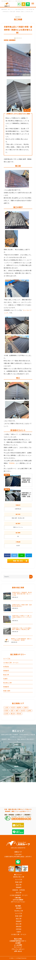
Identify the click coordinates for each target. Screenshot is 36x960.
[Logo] (7, 5)
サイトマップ (18, 947)
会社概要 (18, 943)
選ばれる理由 (18, 939)
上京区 (6, 707)
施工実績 (30, 9)
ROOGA (11, 463)
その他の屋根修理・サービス (19, 895)
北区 (12, 710)
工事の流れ (18, 897)
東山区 (13, 713)
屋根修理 (6, 40)
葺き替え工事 (12, 40)
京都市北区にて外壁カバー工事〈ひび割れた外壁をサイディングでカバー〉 (22, 617)
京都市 (26, 707)
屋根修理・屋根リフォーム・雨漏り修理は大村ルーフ (14, 9)
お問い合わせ (18, 951)
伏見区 (6, 710)
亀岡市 (19, 707)
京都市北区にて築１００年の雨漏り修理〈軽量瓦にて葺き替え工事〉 (22, 628)
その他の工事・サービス (11, 662)
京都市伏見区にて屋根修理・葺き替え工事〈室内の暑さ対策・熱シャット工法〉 (22, 594)
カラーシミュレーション (18, 901)
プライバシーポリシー (18, 949)
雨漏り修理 (6, 690)
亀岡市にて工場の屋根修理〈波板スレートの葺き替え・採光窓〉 (21, 639)
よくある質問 (18, 945)
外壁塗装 (6, 666)
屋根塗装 (18, 926)
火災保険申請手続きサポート (18, 941)
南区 (17, 710)
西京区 (19, 713)
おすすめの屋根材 (18, 899)
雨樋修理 (6, 686)
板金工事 (6, 674)
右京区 (23, 710)
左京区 (6, 713)
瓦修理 (5, 678)
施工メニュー (18, 874)
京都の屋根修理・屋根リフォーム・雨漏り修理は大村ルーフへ (13, 1)
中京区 (13, 707)
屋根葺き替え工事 (18, 877)
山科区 (29, 710)
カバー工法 (6, 658)
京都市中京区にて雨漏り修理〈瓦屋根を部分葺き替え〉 (22, 605)
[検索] (31, 576)
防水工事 (18, 892)
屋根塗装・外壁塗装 (18, 890)
